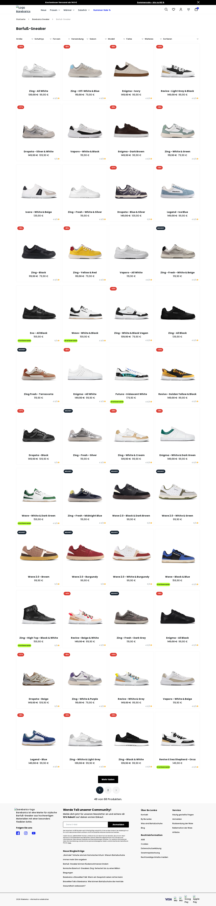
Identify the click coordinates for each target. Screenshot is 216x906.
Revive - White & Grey (131, 699)
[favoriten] (173, 9)
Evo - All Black (38, 333)
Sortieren (167, 38)
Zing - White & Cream (131, 455)
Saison (93, 38)
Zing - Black (38, 272)
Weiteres (149, 38)
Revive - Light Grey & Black (177, 91)
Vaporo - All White (131, 272)
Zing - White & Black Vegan (131, 333)
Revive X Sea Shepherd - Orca (177, 759)
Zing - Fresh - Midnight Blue (85, 515)
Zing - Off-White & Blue (85, 91)
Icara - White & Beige (38, 212)
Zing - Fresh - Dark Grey (131, 638)
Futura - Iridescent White (131, 394)
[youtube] (33, 833)
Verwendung (77, 38)
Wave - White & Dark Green (38, 515)
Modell (111, 38)
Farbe (129, 38)
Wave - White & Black (85, 333)
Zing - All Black (177, 333)
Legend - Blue (38, 759)
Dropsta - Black (38, 455)
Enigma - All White (84, 394)
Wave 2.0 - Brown (38, 576)
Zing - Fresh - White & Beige (177, 272)
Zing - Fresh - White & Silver (85, 212)
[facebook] (18, 833)
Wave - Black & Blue (177, 576)
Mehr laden (108, 779)
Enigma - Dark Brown (131, 151)
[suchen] (166, 9)
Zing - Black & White (131, 759)
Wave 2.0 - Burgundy (85, 576)
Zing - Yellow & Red (85, 272)
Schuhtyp (39, 38)
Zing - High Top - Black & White (38, 638)
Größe (19, 38)
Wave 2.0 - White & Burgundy (131, 576)
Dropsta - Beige (38, 699)
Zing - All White (38, 91)
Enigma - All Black (177, 638)
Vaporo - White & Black (84, 151)
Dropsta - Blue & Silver (131, 212)
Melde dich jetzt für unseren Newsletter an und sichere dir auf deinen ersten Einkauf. (94, 816)
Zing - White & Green (177, 151)
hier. (69, 843)
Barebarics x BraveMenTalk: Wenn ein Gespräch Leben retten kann (93, 877)
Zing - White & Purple (85, 699)
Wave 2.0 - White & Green (177, 515)
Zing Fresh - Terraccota (38, 394)
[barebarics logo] (27, 9)
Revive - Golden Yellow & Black (177, 394)
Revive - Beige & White (85, 638)
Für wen (56, 38)
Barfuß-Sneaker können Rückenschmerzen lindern (85, 864)
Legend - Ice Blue (177, 212)
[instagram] (25, 833)
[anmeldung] (181, 9)
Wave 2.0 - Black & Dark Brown (131, 515)
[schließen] (198, 2)
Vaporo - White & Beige (177, 699)
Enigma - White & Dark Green (177, 455)
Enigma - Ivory (131, 91)
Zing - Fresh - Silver (85, 455)
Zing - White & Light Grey (85, 759)
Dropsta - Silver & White (38, 151)
